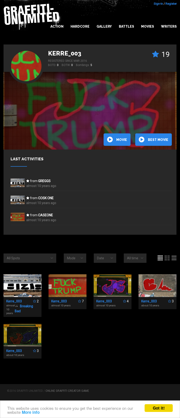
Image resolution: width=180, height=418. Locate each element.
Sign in (158, 3)
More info (31, 412)
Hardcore (80, 26)
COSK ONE (46, 198)
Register (171, 3)
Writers (169, 26)
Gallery (104, 26)
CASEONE (45, 215)
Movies (147, 26)
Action (57, 26)
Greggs (44, 181)
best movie (158, 140)
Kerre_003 (64, 53)
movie (121, 140)
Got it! (159, 408)
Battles (126, 26)
